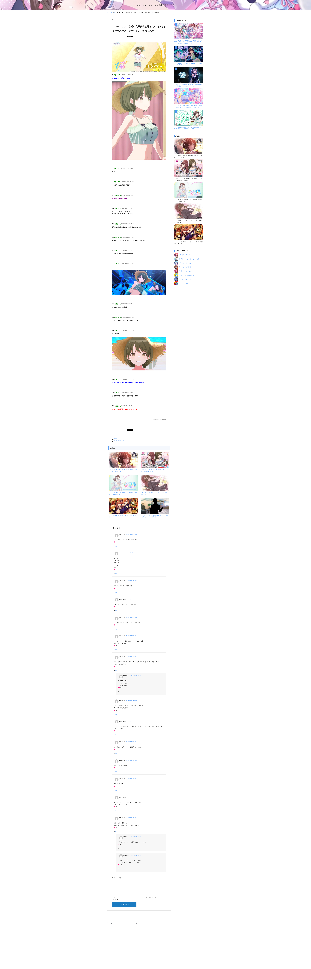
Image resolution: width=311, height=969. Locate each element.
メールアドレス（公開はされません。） (149, 897)
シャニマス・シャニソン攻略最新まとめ (154, 5)
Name (113, 897)
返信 (116, 546)
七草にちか (117, 440)
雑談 (115, 438)
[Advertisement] (188, 313)
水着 (122, 440)
